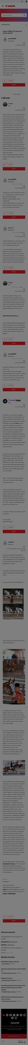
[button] (25, 2)
